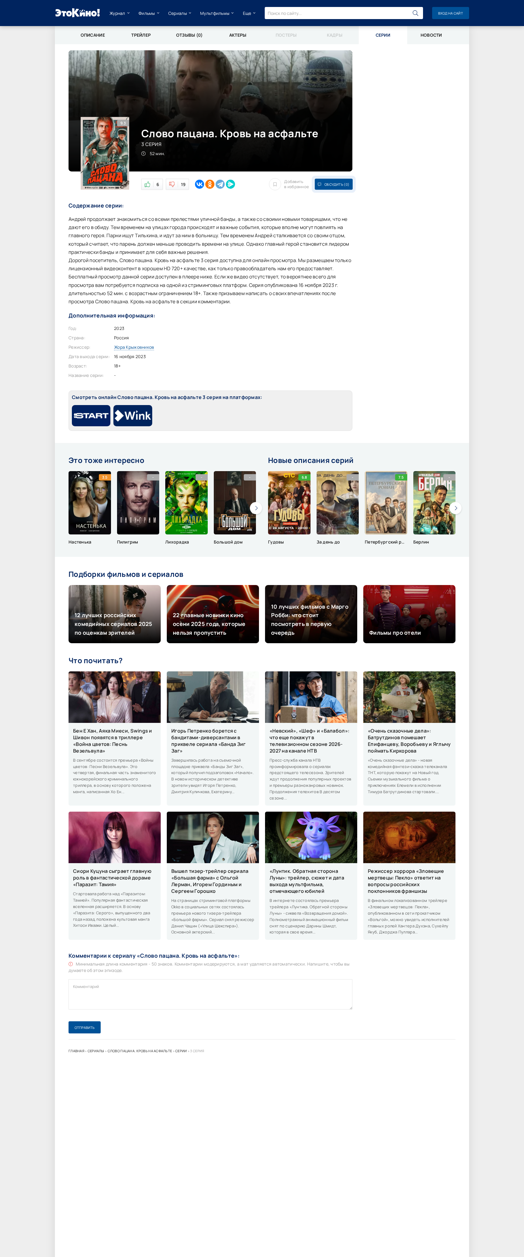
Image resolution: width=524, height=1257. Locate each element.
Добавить (296, 184)
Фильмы (147, 13)
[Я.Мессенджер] (230, 184)
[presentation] (256, 508)
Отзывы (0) (189, 35)
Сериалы (177, 13)
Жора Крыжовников (134, 347)
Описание (93, 35)
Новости (431, 35)
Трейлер (141, 35)
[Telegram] (220, 184)
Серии (181, 1051)
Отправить (85, 1027)
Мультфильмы (214, 13)
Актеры (238, 35)
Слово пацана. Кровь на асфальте (140, 1051)
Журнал (117, 13)
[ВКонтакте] (199, 184)
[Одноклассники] (209, 184)
